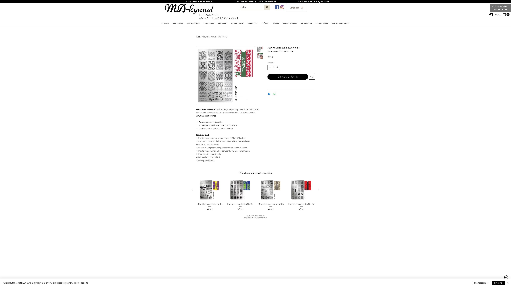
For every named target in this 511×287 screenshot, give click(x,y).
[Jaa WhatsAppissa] (274, 94)
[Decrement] (269, 67)
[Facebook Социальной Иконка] (277, 7)
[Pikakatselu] (210, 190)
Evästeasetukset (481, 282)
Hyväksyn (498, 282)
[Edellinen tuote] (191, 189)
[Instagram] (282, 7)
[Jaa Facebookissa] (269, 94)
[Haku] (267, 7)
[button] (506, 14)
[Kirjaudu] (491, 14)
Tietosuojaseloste (80, 282)
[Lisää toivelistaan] (312, 77)
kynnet (189, 8)
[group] (255, 195)
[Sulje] (507, 283)
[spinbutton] (273, 67)
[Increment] (277, 67)
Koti (198, 36)
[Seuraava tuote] (319, 189)
